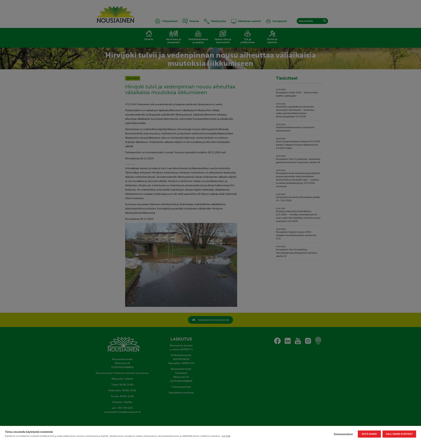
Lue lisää (226, 436)
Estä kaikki (369, 434)
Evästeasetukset (343, 434)
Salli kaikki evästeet (399, 434)
